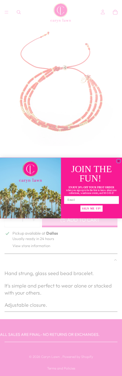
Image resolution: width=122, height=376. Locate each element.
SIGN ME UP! (91, 208)
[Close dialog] (118, 161)
